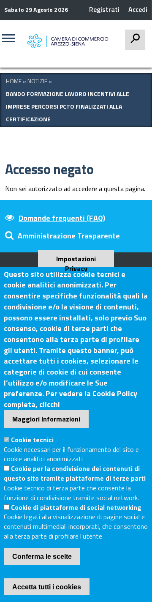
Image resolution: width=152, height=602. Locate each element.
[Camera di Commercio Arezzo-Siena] (70, 41)
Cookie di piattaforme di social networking (76, 507)
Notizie (37, 81)
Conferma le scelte (42, 556)
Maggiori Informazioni (46, 419)
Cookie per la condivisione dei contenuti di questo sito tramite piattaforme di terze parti (75, 473)
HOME (14, 81)
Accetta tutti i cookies (46, 587)
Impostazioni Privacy (76, 260)
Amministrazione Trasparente (69, 235)
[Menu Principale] (11, 41)
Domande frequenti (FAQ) (62, 218)
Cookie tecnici (32, 440)
